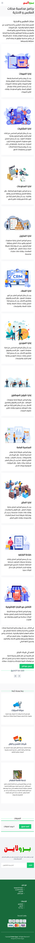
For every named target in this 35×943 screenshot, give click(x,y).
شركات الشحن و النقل (17, 744)
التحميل (21, 906)
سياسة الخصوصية (18, 888)
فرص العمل (20, 893)
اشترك (30, 865)
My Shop (20, 908)
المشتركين (20, 904)
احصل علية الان (27, 666)
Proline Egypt (20, 938)
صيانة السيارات (17, 710)
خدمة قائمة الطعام (17, 780)
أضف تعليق (25, 826)
